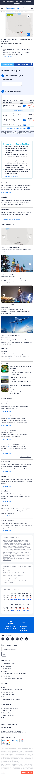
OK (4, 654)
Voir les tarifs (26, 772)
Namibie (5, 575)
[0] (28, 8)
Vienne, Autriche (19, 579)
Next (29, 237)
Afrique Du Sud (8, 577)
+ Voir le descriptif (7, 56)
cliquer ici (24, 732)
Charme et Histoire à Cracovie (20, 541)
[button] (17, 237)
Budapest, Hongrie (8, 581)
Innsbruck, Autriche (8, 579)
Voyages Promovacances (7, 11)
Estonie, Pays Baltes (9, 582)
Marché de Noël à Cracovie (10, 543)
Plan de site (6, 676)
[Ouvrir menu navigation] (1, 8)
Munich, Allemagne (17, 577)
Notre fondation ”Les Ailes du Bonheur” (14, 673)
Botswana (20, 575)
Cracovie (26, 11)
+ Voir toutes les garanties (11, 176)
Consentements (7, 697)
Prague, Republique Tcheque (22, 581)
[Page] (2, 638)
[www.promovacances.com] (12, 7)
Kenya (10, 575)
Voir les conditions (25, 457)
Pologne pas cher (19, 11)
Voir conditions (22, 133)
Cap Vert (15, 575)
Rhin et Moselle (7, 560)
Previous (4, 237)
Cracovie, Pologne (7, 571)
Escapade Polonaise (13, 551)
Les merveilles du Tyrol (21, 558)
